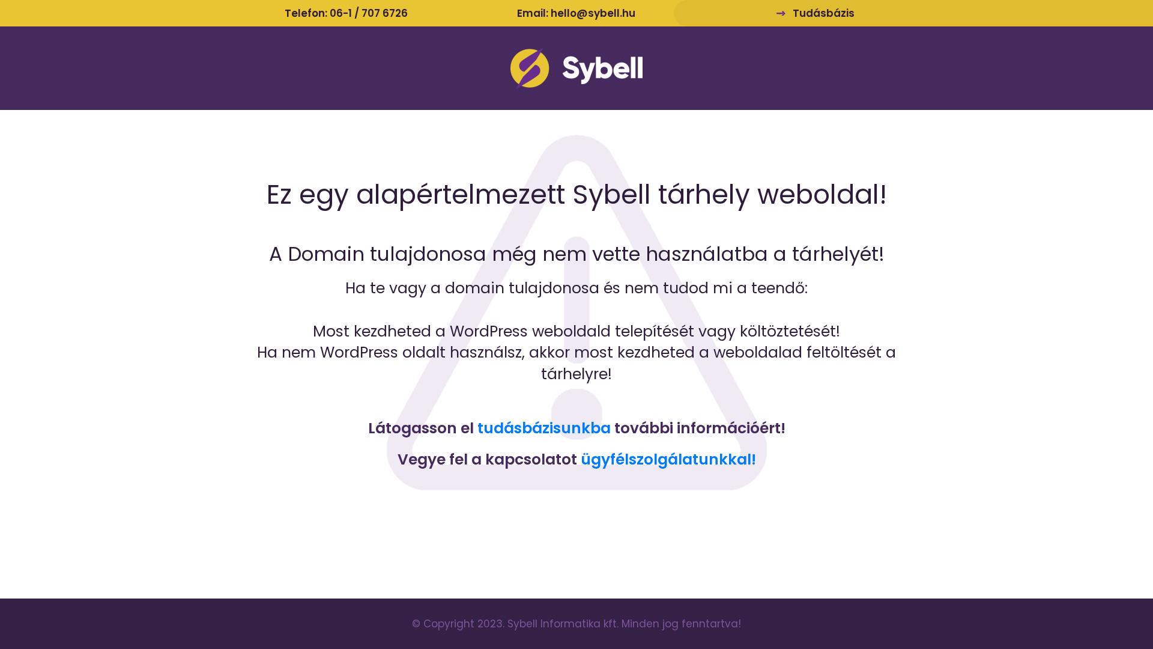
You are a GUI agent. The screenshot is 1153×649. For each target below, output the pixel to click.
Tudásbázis (824, 13)
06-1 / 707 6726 (369, 13)
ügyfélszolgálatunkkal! (668, 459)
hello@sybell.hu (593, 13)
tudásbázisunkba (544, 428)
